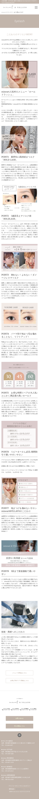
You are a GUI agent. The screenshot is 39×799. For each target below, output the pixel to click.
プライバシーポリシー (14, 786)
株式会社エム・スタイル (23, 789)
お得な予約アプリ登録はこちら (19, 680)
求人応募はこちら (19, 726)
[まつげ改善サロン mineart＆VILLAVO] (15, 7)
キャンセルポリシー (25, 786)
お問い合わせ (19, 718)
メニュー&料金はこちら (19, 673)
